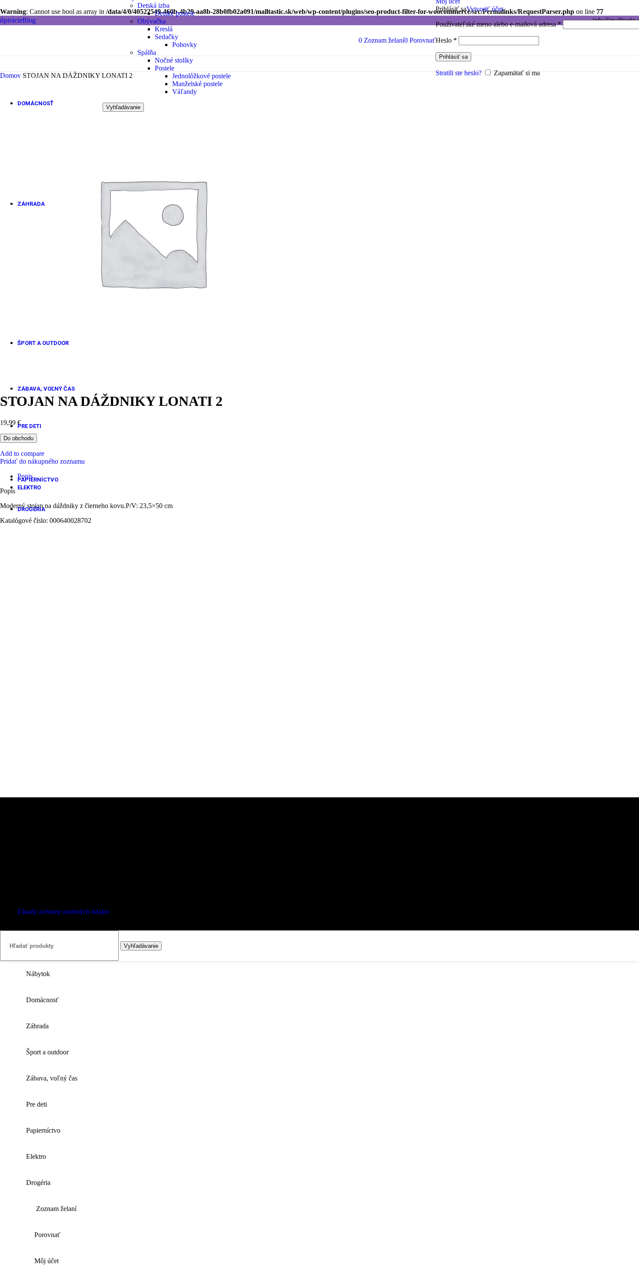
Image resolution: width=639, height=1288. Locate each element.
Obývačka (151, 21)
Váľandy (184, 91)
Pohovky (184, 44)
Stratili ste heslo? (459, 73)
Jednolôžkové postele (201, 76)
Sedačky (166, 36)
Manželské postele (197, 83)
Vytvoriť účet (484, 9)
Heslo (446, 40)
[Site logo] (49, 57)
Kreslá (164, 29)
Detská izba (153, 5)
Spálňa (146, 52)
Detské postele (175, 13)
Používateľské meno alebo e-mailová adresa (498, 24)
